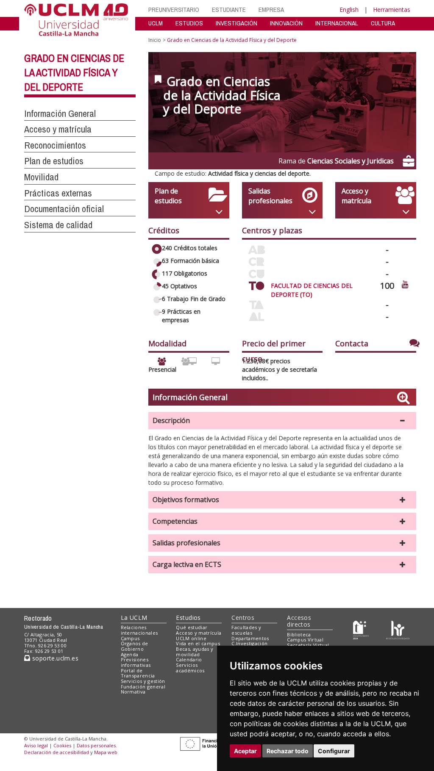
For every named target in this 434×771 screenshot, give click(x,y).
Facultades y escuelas (246, 630)
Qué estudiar (191, 627)
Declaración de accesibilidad (56, 752)
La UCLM (134, 617)
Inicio (154, 40)
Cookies (62, 745)
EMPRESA (271, 9)
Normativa (133, 691)
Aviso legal (36, 745)
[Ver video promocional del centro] (405, 284)
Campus (130, 638)
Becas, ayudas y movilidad (194, 652)
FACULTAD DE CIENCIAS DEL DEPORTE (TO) (312, 290)
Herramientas (391, 10)
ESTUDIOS (189, 23)
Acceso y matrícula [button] (58, 129)
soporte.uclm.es (54, 658)
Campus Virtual (305, 639)
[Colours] (397, 629)
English (349, 10)
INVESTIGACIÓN (236, 23)
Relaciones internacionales (139, 630)
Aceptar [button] (245, 750)
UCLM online (191, 638)
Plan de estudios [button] (53, 161)
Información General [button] (60, 113)
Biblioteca (299, 634)
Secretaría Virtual (308, 645)
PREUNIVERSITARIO (173, 9)
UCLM (155, 23)
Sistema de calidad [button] (58, 224)
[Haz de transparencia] (361, 629)
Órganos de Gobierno (134, 646)
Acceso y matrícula (198, 633)
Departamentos (250, 638)
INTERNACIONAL (336, 23)
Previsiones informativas (136, 662)
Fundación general (143, 686)
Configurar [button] (334, 750)
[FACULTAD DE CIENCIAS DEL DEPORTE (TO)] (256, 284)
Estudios (188, 617)
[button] (282, 420)
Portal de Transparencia (138, 673)
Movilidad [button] (41, 177)
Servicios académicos (190, 668)
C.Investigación (249, 643)
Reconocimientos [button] (55, 145)
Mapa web (105, 752)
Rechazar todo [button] (288, 750)
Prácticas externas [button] (58, 193)
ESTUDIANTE (229, 9)
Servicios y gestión (143, 681)
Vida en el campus (198, 643)
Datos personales (96, 745)
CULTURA (383, 23)
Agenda (130, 654)
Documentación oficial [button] (64, 208)
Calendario (189, 659)
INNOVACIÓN (286, 23)
